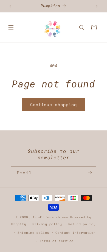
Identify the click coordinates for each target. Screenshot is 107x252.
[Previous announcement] (10, 6)
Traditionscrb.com (51, 217)
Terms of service (57, 241)
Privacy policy (47, 224)
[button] (11, 28)
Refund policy (82, 224)
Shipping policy (33, 232)
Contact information (75, 232)
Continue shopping (53, 104)
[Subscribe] (90, 172)
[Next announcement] (97, 6)
